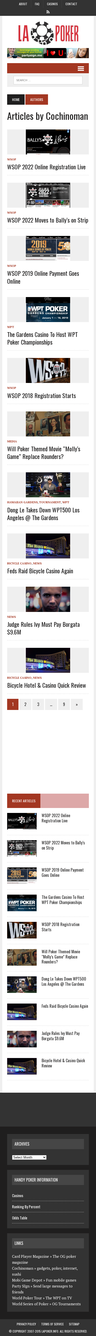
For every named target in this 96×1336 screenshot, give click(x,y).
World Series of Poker (30, 1303)
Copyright (20, 1331)
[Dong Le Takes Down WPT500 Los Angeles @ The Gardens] (48, 494)
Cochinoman (22, 1268)
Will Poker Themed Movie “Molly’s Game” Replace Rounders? (43, 452)
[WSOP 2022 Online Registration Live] (48, 151)
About (23, 4)
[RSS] (48, 11)
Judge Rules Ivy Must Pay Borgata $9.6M (43, 628)
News (37, 563)
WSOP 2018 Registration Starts (41, 395)
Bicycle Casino (19, 563)
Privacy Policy (26, 1324)
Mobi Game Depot (27, 1280)
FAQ (37, 4)
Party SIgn (21, 1286)
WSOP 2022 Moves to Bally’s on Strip (47, 219)
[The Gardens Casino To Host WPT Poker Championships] (48, 318)
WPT (10, 327)
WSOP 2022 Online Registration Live (46, 166)
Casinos (52, 4)
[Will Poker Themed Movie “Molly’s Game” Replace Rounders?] (48, 433)
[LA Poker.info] (48, 33)
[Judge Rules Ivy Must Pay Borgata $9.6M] (48, 608)
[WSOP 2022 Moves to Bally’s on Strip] (48, 204)
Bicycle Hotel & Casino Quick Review (46, 685)
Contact (71, 4)
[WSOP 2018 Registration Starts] (48, 379)
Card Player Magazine (30, 1256)
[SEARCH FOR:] (48, 79)
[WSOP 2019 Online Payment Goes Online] (48, 257)
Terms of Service (52, 1324)
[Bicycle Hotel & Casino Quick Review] (48, 669)
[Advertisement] (48, 749)
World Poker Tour (27, 1297)
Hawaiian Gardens (22, 502)
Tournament (50, 502)
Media (12, 441)
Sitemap (74, 1324)
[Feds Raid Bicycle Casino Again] (48, 555)
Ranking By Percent (26, 1206)
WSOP (11, 159)
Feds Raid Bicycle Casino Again (40, 570)
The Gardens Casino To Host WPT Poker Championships (42, 338)
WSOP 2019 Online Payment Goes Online (43, 277)
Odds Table (19, 1217)
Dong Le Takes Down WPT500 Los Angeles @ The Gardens (43, 513)
